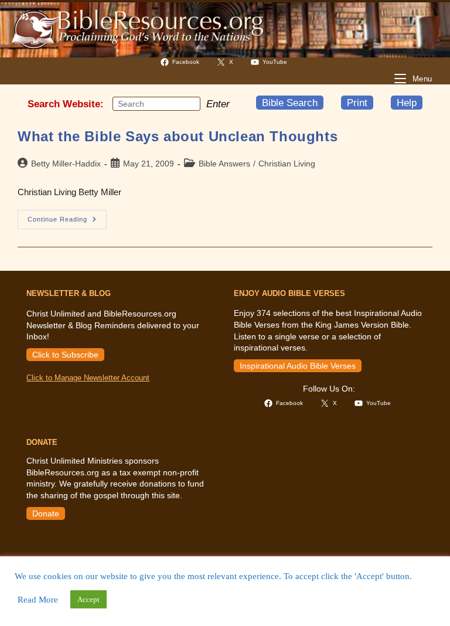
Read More (38, 599)
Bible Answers (224, 163)
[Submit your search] (188, 104)
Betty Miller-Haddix (66, 163)
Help (407, 102)
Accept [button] (88, 599)
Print (357, 102)
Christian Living (286, 163)
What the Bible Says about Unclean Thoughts (178, 136)
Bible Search (290, 102)
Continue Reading (67, 222)
